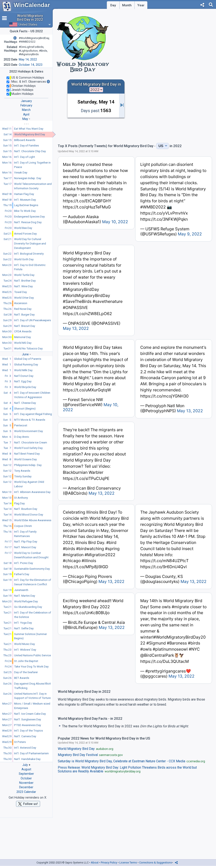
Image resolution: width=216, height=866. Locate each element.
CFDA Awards (22, 331)
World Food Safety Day (28, 448)
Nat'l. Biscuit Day (24, 326)
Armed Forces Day (25, 233)
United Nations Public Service (32, 655)
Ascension (20, 303)
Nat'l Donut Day (23, 375)
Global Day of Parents (27, 358)
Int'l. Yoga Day (23, 622)
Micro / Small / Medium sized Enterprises (32, 706)
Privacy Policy (109, 862)
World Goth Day (24, 259)
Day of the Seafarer (26, 672)
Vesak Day (20, 172)
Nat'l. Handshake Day (27, 759)
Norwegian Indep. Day (27, 178)
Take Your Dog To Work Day (31, 666)
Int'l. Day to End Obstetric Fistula (30, 267)
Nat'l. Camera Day (25, 736)
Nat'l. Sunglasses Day (27, 719)
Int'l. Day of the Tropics (28, 730)
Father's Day (21, 574)
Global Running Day (26, 364)
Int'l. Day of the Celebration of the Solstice (32, 615)
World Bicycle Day (25, 387)
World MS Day (22, 342)
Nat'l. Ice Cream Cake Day (30, 713)
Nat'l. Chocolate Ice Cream (30, 442)
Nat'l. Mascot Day (25, 547)
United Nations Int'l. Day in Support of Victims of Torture (32, 696)
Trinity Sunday (22, 476)
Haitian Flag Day (24, 194)
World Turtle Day (24, 275)
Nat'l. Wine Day (23, 286)
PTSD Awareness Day (27, 725)
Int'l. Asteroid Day (25, 747)
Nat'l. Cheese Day (25, 402)
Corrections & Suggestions (155, 862)
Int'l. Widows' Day (25, 649)
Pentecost (20, 425)
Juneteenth (21, 590)
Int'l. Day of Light (24, 156)
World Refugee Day (26, 601)
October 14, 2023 (30, 65)
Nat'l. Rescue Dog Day (28, 222)
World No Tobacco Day (28, 348)
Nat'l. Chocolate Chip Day (30, 151)
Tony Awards (22, 470)
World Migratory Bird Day (29, 134)
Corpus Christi (23, 526)
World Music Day (24, 644)
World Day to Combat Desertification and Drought (31, 555)
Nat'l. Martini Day (24, 595)
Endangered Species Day (29, 216)
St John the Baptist (26, 661)
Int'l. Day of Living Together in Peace (32, 165)
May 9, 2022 (190, 233)
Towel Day (20, 292)
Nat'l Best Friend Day (27, 453)
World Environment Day (28, 431)
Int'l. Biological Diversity (29, 253)
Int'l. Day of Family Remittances (25, 534)
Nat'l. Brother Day (25, 280)
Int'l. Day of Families (26, 145)
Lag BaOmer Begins (26, 205)
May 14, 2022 (28, 59)
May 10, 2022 (115, 221)
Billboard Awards (24, 140)
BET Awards (21, 677)
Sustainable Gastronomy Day (32, 568)
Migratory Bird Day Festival (90, 755)
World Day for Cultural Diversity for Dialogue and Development (30, 244)
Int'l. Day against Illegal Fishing (33, 414)
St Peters (20, 742)
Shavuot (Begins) (25, 408)
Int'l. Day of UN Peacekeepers (32, 320)
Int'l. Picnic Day (23, 563)
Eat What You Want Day (28, 128)
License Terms (128, 862)
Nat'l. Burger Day (24, 314)
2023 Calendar (26, 792)
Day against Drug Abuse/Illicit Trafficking (32, 686)
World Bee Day (23, 228)
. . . (26, 123)
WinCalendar (32, 5)
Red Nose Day (22, 308)
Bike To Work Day (25, 210)
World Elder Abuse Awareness (32, 520)
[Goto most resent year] (121, 106)
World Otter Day (24, 297)
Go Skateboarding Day (28, 606)
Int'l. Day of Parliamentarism (31, 753)
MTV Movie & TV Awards (29, 419)
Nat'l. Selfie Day (24, 628)
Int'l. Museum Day (25, 199)
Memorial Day (22, 337)
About (95, 862)
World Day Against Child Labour (29, 484)
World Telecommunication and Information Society (33, 186)
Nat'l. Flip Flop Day (25, 541)
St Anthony (21, 497)
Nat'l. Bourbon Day (25, 508)
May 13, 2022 (76, 328)
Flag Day (19, 503)
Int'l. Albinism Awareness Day (32, 492)
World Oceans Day (25, 459)
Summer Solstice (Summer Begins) (30, 636)
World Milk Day (23, 370)
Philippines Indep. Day (28, 465)
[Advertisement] (177, 109)
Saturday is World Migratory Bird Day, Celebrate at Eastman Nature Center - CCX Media (131, 761)
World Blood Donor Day (28, 514)
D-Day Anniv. (22, 436)
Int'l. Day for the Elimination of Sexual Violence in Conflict (32, 582)
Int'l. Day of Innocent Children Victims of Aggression (32, 395)
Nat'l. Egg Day (22, 381)
